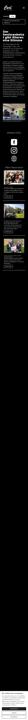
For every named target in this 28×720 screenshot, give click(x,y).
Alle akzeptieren (14, 708)
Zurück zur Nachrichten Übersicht (11, 22)
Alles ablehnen (14, 716)
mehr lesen (8, 197)
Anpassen (14, 712)
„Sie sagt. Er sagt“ (8, 187)
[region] (14, 705)
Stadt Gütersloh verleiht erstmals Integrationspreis (12, 256)
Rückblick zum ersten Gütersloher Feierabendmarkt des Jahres (13, 221)
